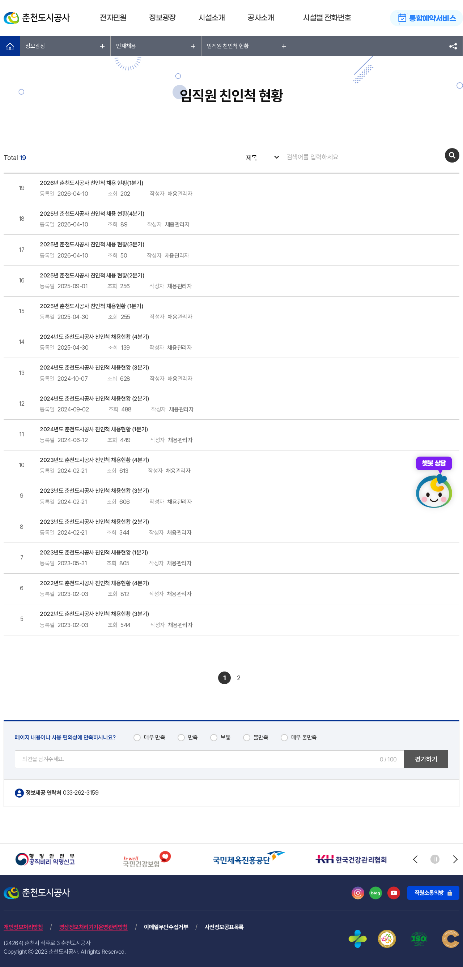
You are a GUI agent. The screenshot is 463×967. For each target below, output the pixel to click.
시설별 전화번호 (327, 18)
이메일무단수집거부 (166, 927)
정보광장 (162, 18)
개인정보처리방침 (23, 927)
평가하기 (426, 759)
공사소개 (260, 18)
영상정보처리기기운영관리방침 (93, 927)
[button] (415, 859)
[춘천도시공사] (37, 18)
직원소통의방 (429, 892)
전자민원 (113, 18)
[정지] (434, 859)
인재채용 (126, 46)
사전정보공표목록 (224, 927)
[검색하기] (452, 155)
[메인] (10, 46)
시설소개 (211, 18)
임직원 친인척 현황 (228, 46)
